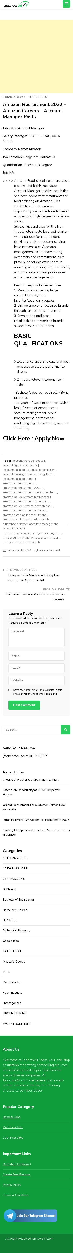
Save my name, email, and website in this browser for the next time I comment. (37, 692)
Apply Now (49, 438)
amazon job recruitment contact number (28, 492)
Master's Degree (14, 962)
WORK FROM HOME (17, 1024)
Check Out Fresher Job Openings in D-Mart (31, 780)
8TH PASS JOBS (14, 879)
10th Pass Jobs (13, 1138)
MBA (6, 972)
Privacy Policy (12, 1185)
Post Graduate (12, 993)
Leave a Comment (49, 550)
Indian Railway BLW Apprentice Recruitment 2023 (36, 820)
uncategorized (12, 1003)
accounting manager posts (20, 465)
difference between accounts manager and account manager (30, 526)
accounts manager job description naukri (28, 470)
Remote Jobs (11, 1117)
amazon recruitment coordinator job (26, 519)
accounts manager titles (18, 479)
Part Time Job (12, 982)
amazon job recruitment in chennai (25, 501)
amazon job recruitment (18, 483)
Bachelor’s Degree (14, 97)
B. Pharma (9, 889)
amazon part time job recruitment (24, 515)
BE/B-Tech (10, 920)
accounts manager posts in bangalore (27, 474)
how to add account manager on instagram (31, 533)
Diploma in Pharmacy (16, 930)
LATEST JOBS (38, 97)
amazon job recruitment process (24, 510)
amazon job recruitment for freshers (26, 497)
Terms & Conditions (16, 1195)
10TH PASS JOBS (15, 858)
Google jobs (11, 941)
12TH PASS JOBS (15, 868)
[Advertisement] (36, 56)
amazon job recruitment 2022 (22, 488)
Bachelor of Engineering (18, 900)
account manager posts (28, 461)
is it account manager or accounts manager (30, 538)
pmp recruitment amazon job (21, 542)
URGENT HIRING (14, 1013)
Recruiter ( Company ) (17, 1164)
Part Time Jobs (13, 1127)
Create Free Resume (16, 1174)
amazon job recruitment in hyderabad (27, 506)
